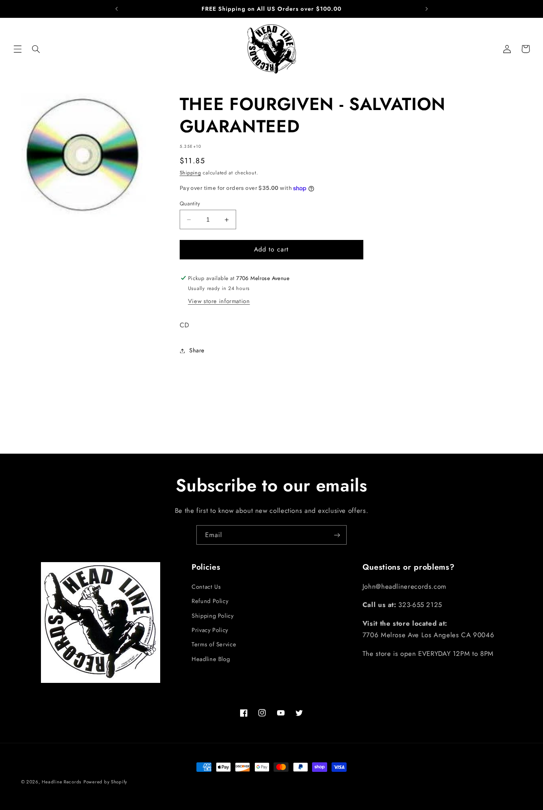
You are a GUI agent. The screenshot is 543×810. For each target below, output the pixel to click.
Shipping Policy (212, 615)
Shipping (190, 172)
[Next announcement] (426, 8)
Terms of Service (214, 644)
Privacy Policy (210, 630)
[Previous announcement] (116, 8)
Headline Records (61, 782)
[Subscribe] (337, 535)
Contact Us (206, 586)
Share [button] (197, 350)
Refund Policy (210, 601)
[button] (17, 49)
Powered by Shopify (105, 782)
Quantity (190, 203)
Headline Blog (211, 659)
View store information (219, 301)
